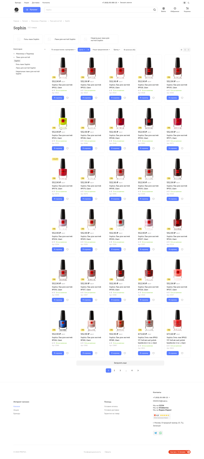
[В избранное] (67, 97)
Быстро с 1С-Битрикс (178, 452)
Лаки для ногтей (23, 57)
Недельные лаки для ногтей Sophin (28, 72)
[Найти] (154, 10)
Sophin (17, 61)
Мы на (158, 405)
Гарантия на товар (111, 413)
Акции (16, 410)
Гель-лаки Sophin (23, 64)
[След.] (138, 370)
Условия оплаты (111, 406)
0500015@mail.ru (160, 401)
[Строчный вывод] (185, 49)
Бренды (16, 413)
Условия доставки (111, 410)
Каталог (16, 406)
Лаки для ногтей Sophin (26, 68)
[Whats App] (160, 433)
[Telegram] (155, 433)
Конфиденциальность (92, 452)
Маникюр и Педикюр (25, 54)
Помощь (107, 402)
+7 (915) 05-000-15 (109, 3)
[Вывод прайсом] (188, 49)
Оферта (108, 452)
